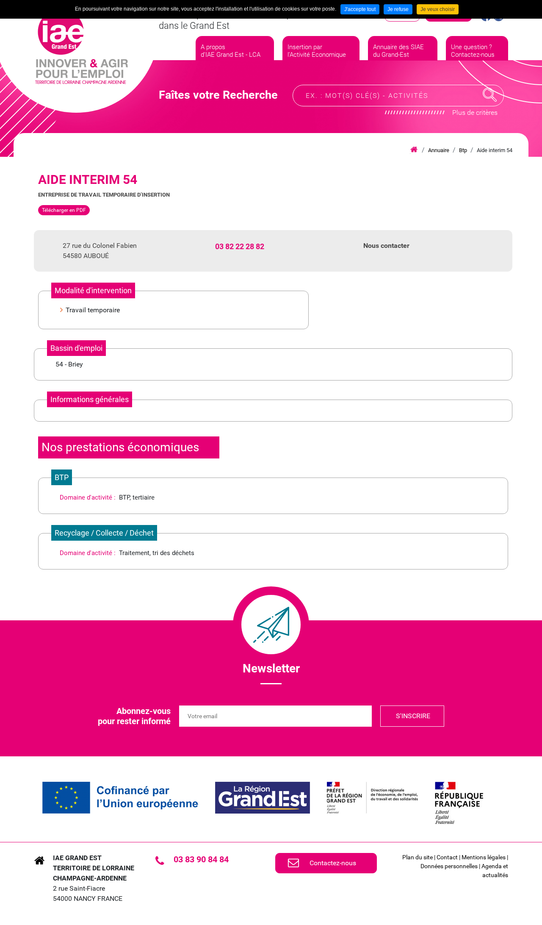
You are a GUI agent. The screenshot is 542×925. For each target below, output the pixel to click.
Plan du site (417, 857)
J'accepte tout (360, 9)
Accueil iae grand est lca (413, 150)
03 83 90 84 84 (201, 859)
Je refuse (398, 9)
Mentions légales (484, 857)
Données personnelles (449, 866)
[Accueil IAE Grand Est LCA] (81, 46)
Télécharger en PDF (64, 210)
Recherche (490, 95)
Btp (463, 150)
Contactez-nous (333, 863)
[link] (120, 798)
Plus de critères (475, 112)
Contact (447, 857)
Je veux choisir (437, 9)
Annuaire (438, 150)
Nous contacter (386, 246)
